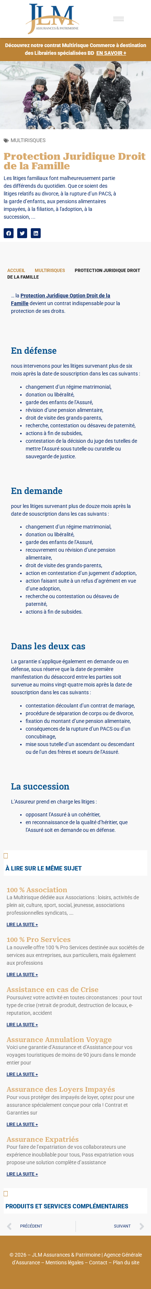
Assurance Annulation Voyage (59, 1039)
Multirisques (28, 140)
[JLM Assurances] (57, 19)
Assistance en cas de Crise (53, 989)
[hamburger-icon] (118, 19)
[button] (9, 233)
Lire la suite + (22, 924)
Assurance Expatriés (43, 1139)
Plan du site (126, 1262)
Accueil (16, 270)
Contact (98, 1262)
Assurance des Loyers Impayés (61, 1089)
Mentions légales (64, 1262)
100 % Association (37, 890)
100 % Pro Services (39, 939)
